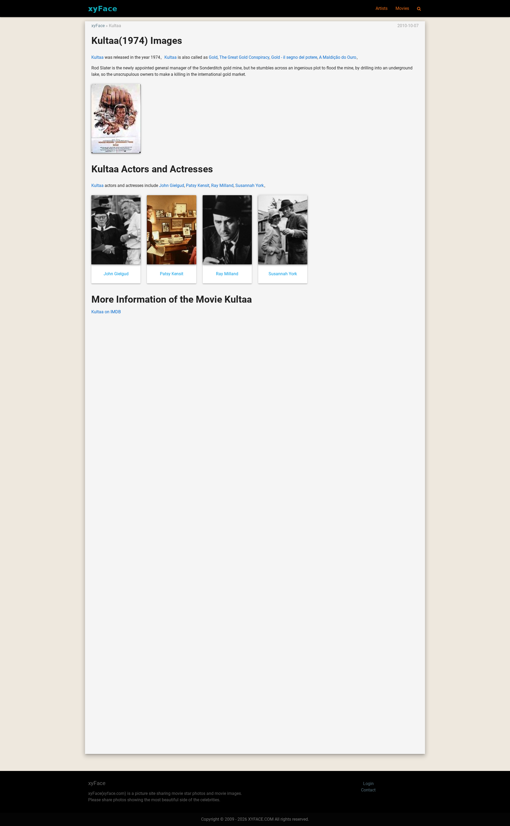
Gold (213, 57)
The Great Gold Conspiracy (244, 57)
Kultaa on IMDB (106, 311)
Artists (382, 8)
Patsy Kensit (197, 185)
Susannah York (249, 185)
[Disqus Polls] (255, 386)
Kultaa (97, 57)
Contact (368, 789)
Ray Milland (222, 185)
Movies (402, 8)
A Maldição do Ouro (337, 57)
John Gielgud (171, 185)
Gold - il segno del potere (294, 57)
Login (368, 783)
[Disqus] (255, 526)
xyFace (98, 25)
